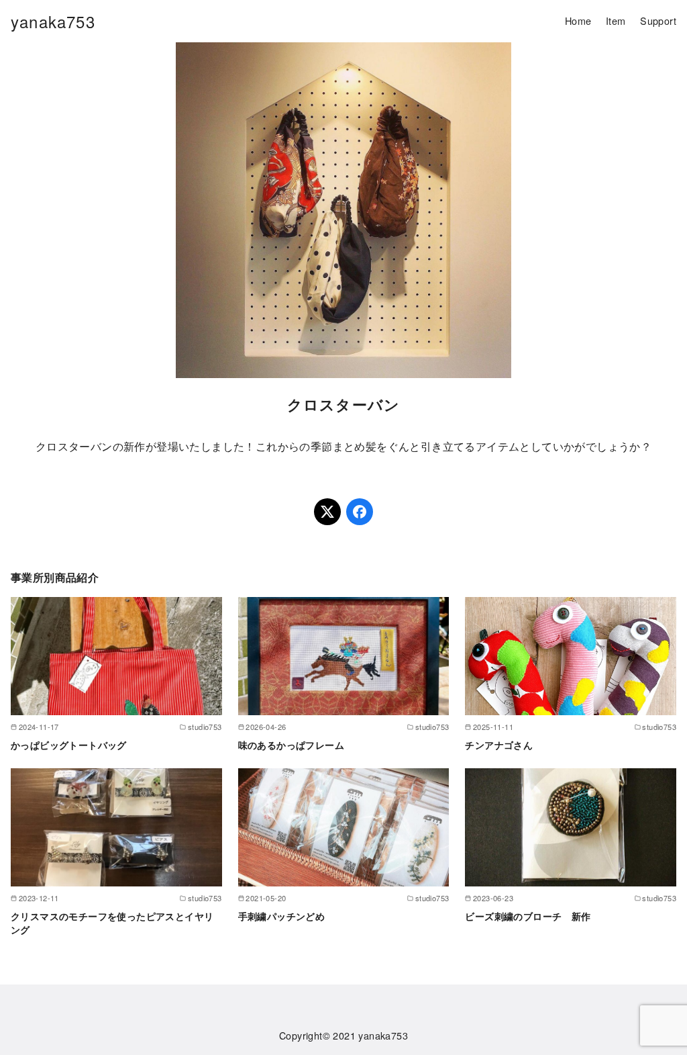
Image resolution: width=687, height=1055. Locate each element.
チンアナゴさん (499, 744)
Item (616, 20)
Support (658, 20)
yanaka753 (53, 21)
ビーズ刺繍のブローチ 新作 (527, 916)
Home (578, 20)
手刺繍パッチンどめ (281, 916)
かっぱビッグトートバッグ (69, 744)
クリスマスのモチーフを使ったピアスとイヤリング (112, 922)
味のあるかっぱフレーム (291, 744)
